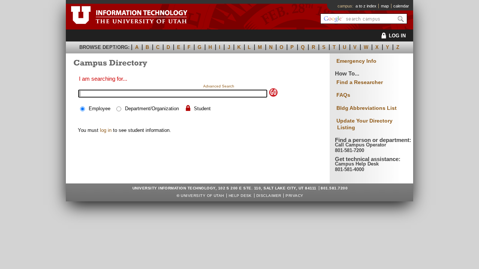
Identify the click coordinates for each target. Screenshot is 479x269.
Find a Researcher (359, 82)
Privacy (294, 196)
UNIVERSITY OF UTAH (202, 196)
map (385, 6)
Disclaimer (268, 196)
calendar (401, 6)
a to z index (366, 6)
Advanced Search (218, 86)
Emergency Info (356, 61)
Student (202, 108)
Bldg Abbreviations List (366, 108)
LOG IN (397, 35)
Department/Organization (152, 108)
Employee (99, 108)
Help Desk (240, 196)
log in (106, 130)
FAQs (343, 95)
